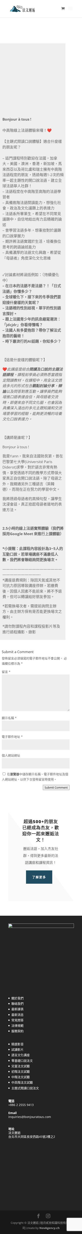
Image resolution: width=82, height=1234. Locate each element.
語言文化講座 (20, 1055)
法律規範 (17, 1025)
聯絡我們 (17, 1003)
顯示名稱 (9, 718)
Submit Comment (56, 787)
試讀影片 (17, 1049)
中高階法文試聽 (22, 1082)
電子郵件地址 (12, 737)
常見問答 (17, 1020)
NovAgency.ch (49, 1228)
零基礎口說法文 (22, 1061)
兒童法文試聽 (20, 1066)
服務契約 (17, 1031)
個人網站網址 (11, 755)
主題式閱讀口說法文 (25, 1088)
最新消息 (17, 1015)
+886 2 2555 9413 (21, 1105)
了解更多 (39, 877)
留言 (6, 672)
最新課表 (17, 1009)
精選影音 (17, 1044)
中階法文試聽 (20, 1077)
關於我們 (17, 998)
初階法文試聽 (20, 1071)
